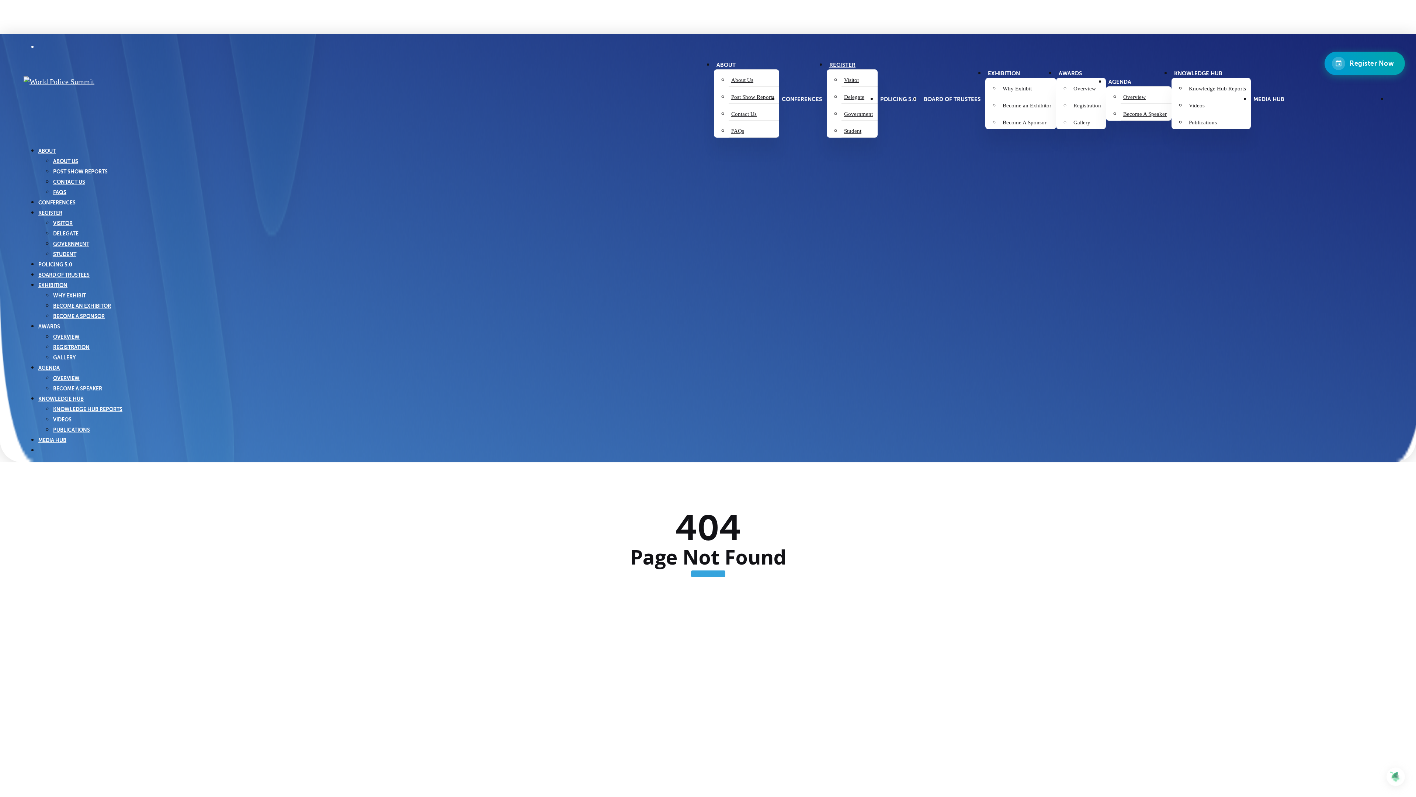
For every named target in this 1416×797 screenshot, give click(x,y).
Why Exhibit (69, 296)
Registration (71, 347)
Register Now (1372, 63)
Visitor (63, 223)
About (47, 151)
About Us (65, 161)
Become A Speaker (77, 388)
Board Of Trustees (64, 275)
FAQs (59, 192)
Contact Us (69, 182)
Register (50, 213)
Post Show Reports (80, 172)
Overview (66, 337)
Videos (62, 419)
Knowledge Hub (61, 399)
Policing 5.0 (55, 265)
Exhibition (52, 285)
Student (64, 254)
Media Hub (52, 440)
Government (71, 244)
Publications (71, 430)
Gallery (64, 357)
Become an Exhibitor (82, 306)
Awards (49, 327)
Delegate (66, 234)
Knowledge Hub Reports (87, 409)
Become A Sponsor (79, 316)
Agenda (49, 368)
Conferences (57, 203)
